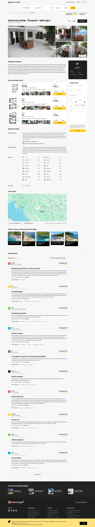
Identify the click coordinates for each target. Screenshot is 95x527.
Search (73, 7)
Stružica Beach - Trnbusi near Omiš (73, 512)
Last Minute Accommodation (53, 513)
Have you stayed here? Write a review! (58, 258)
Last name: (80, 85)
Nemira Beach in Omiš (71, 513)
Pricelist (62, 91)
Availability (56, 91)
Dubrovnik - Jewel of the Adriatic (33, 513)
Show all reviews (37, 474)
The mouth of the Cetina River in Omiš (74, 510)
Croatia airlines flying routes (53, 510)
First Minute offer (51, 515)
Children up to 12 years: (77, 105)
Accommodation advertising (52, 512)
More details (44, 89)
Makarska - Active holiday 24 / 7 (33, 512)
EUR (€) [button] (82, 2)
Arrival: (71, 100)
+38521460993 (81, 74)
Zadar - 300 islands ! (31, 517)
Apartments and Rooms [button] (71, 2)
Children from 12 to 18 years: (83, 105)
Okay (83, 523)
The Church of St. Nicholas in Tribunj (73, 515)
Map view (83, 21)
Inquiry (71, 110)
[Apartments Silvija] (31, 42)
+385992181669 (73, 74)
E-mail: (71, 90)
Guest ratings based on (71, 14)
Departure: (80, 100)
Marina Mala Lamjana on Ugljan (73, 517)
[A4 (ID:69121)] (14, 118)
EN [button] (78, 2)
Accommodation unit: (73, 95)
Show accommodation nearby (15, 223)
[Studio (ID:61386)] (14, 89)
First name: (71, 85)
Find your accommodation (81, 502)
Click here (51, 521)
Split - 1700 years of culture (32, 515)
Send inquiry (59, 93)
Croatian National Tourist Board (53, 517)
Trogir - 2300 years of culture (33, 510)
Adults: (71, 105)
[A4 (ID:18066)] (14, 104)
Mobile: (79, 90)
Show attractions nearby (28, 223)
